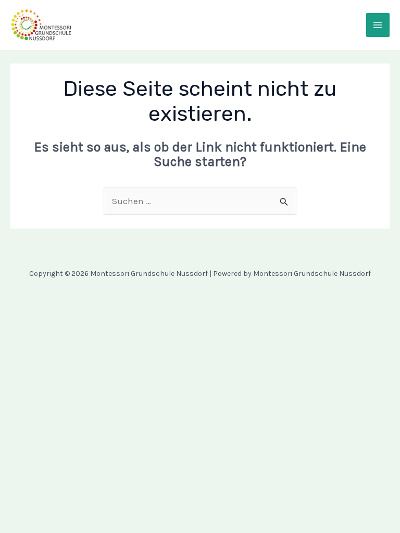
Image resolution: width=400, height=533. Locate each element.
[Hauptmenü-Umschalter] (378, 25)
